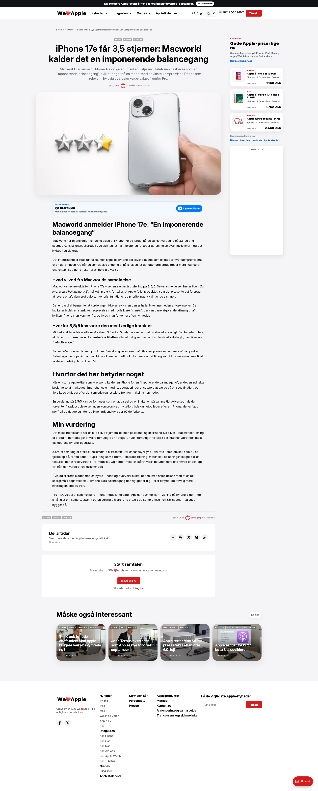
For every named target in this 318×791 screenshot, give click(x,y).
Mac (248, 140)
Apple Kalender (166, 13)
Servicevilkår (138, 695)
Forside (60, 29)
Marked (162, 700)
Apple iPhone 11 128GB (261, 73)
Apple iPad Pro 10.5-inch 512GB (263, 96)
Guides (142, 13)
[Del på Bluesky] (196, 537)
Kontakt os (164, 705)
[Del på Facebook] (173, 537)
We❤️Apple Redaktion (139, 85)
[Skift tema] (211, 13)
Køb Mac (105, 746)
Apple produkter (168, 695)
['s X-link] (67, 723)
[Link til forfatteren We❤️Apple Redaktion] (123, 85)
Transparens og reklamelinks (177, 715)
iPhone (70, 29)
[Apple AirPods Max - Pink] (238, 121)
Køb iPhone (106, 736)
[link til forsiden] (71, 13)
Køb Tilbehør (107, 761)
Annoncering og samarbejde (176, 710)
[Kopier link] (204, 537)
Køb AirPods (107, 751)
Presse (134, 705)
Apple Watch (271, 140)
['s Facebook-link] (59, 723)
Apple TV (105, 721)
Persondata (137, 700)
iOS (102, 726)
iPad (242, 140)
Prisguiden (120, 13)
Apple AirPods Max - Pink (263, 118)
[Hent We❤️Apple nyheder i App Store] (231, 13)
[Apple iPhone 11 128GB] (238, 76)
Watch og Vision (109, 715)
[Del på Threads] (181, 537)
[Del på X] (189, 537)
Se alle (255, 614)
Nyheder (97, 13)
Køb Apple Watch (110, 756)
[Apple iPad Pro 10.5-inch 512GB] (238, 97)
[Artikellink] (81, 642)
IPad (102, 705)
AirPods (257, 140)
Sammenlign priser (241, 61)
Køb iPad (105, 741)
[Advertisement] (256, 202)
